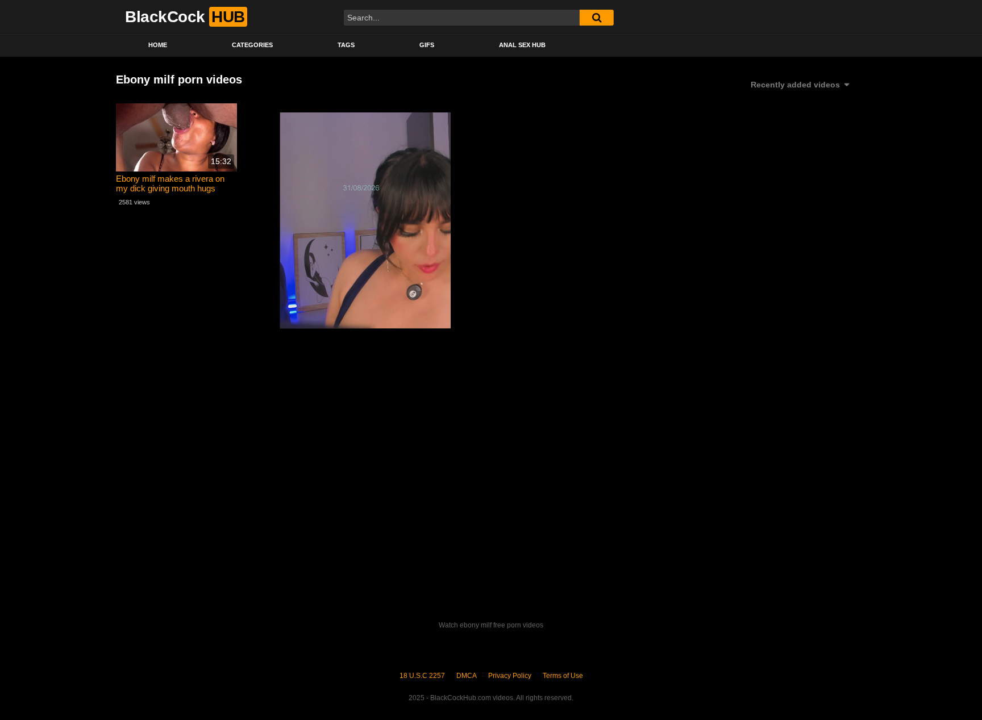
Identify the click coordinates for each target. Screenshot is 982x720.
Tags (346, 44)
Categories (252, 44)
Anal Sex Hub (522, 44)
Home (157, 44)
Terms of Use (563, 676)
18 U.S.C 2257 (422, 676)
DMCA (466, 676)
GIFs (426, 44)
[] (597, 18)
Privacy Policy (509, 676)
